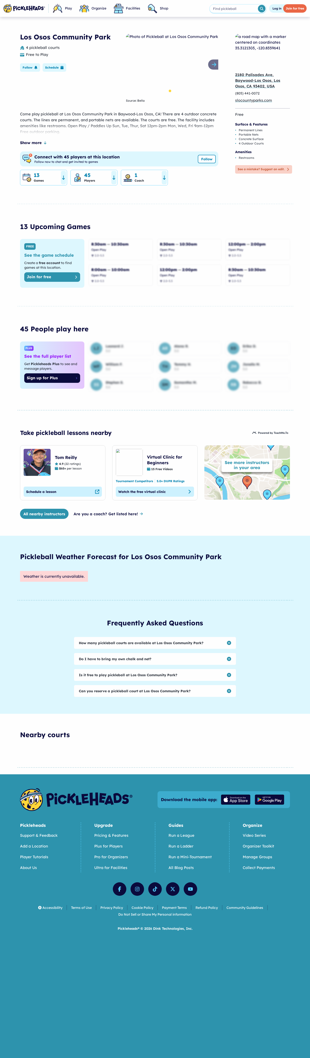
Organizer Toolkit (258, 846)
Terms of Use (81, 908)
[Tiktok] (155, 889)
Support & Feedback (39, 835)
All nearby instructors (44, 513)
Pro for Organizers (111, 856)
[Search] (262, 8)
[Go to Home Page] (24, 8)
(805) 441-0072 (247, 93)
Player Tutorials (34, 856)
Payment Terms (174, 908)
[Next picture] (215, 64)
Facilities (133, 8)
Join (295, 8)
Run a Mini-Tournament (190, 856)
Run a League (181, 835)
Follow (206, 159)
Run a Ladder (180, 846)
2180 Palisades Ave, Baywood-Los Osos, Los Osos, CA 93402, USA (257, 80)
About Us (28, 867)
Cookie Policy (142, 908)
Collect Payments (259, 867)
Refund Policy (206, 908)
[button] (30, 67)
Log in (277, 8)
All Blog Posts (181, 867)
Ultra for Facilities (110, 867)
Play (68, 8)
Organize (99, 8)
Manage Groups (257, 856)
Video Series (254, 835)
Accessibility (52, 908)
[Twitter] (172, 889)
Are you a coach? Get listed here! (106, 513)
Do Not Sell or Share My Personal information (155, 914)
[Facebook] (119, 889)
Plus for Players (108, 846)
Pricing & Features (111, 835)
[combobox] (233, 8)
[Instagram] (137, 889)
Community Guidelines (244, 908)
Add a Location (34, 846)
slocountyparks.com (253, 100)
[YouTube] (190, 889)
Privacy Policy (111, 908)
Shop (164, 8)
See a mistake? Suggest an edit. (261, 169)
